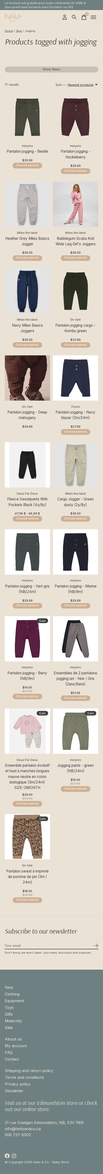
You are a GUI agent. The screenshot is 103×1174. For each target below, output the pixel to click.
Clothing (12, 994)
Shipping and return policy (29, 1070)
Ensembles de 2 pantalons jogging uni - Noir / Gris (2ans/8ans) (75, 678)
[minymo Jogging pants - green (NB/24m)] (75, 731)
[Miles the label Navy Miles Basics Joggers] (27, 291)
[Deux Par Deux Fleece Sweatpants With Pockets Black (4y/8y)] (27, 464)
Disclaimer (14, 1090)
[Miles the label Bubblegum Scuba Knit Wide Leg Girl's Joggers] (75, 204)
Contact (12, 1059)
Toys (9, 1007)
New (9, 987)
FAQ (8, 1052)
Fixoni (75, 406)
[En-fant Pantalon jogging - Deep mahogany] (27, 378)
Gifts (9, 1014)
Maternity (13, 1020)
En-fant (75, 319)
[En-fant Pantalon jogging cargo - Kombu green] (75, 291)
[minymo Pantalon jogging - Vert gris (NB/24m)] (27, 552)
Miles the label (27, 233)
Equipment (14, 1000)
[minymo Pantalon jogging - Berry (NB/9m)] (27, 638)
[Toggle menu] (93, 17)
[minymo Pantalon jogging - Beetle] (27, 117)
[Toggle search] (74, 17)
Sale (9, 1027)
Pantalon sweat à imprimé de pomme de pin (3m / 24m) (27, 876)
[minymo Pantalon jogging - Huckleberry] (75, 117)
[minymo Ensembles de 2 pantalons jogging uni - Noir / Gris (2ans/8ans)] (75, 638)
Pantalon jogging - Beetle (27, 151)
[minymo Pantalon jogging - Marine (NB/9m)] (75, 552)
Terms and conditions (24, 1077)
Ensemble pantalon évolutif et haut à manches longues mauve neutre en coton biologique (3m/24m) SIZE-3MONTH (27, 776)
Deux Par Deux (27, 493)
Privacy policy (17, 1084)
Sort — (61, 85)
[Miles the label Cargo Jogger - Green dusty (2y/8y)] (75, 464)
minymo (27, 146)
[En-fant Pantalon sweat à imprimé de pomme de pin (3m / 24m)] (27, 836)
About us (13, 1039)
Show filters (51, 69)
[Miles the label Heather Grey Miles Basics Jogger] (27, 204)
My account (16, 1045)
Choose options (27, 165)
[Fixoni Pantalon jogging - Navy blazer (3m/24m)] (75, 378)
